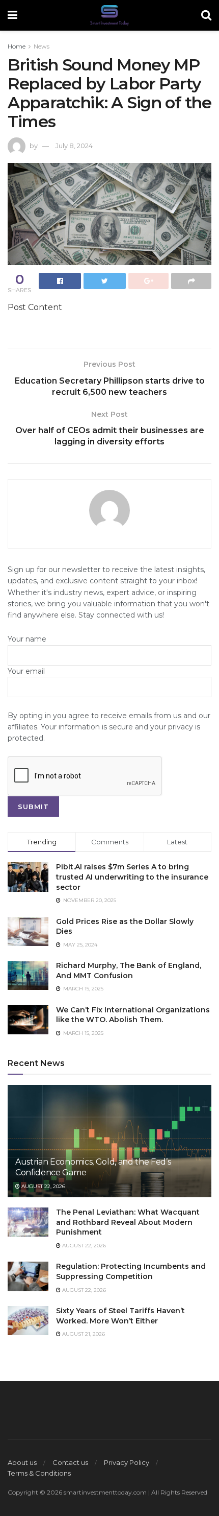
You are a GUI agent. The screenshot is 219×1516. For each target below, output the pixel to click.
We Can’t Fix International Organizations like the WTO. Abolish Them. (133, 1015)
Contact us (70, 1462)
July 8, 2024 (74, 145)
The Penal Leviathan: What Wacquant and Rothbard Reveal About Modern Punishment (128, 1222)
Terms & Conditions (39, 1473)
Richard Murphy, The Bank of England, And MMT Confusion (128, 970)
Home (16, 46)
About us (22, 1462)
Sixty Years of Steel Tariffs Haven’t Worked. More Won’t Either (120, 1315)
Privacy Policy (126, 1462)
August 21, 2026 (83, 1334)
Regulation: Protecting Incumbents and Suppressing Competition (131, 1271)
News (41, 46)
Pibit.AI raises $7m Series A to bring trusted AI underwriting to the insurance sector (132, 876)
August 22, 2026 (42, 1186)
